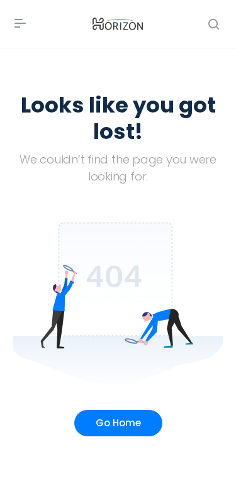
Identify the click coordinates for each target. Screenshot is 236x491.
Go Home (118, 422)
